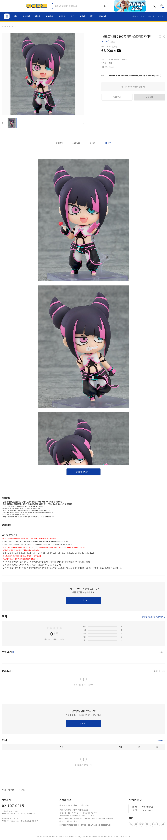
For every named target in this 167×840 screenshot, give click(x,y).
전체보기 (162, 652)
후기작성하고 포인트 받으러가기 (152, 617)
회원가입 (135, 16)
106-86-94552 (74, 816)
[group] (130, 6)
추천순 (156, 671)
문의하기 (160, 741)
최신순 (162, 671)
